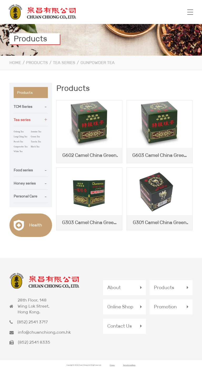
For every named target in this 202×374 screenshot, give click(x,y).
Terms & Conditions (129, 365)
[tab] (31, 106)
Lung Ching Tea (20, 136)
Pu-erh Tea (18, 141)
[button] (31, 106)
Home (15, 62)
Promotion (165, 307)
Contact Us (119, 326)
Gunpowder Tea (97, 62)
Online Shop (120, 307)
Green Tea (35, 136)
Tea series (64, 62)
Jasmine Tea (36, 131)
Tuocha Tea (36, 141)
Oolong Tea (19, 131)
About (114, 287)
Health (35, 224)
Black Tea (35, 146)
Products (37, 62)
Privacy (112, 365)
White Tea (18, 151)
